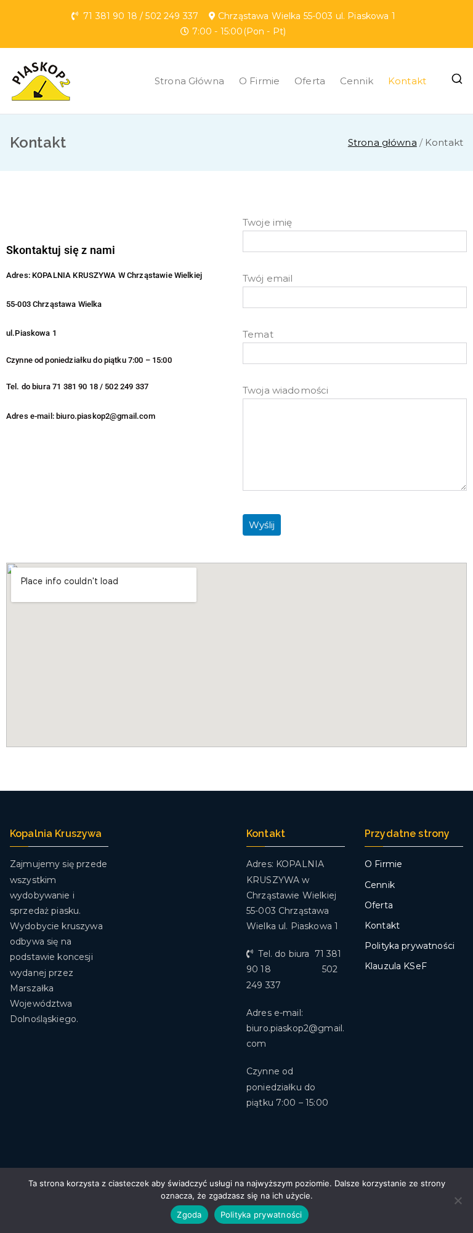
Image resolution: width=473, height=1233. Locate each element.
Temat (258, 334)
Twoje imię (268, 222)
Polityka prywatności (410, 945)
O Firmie (259, 81)
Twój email (268, 278)
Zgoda (189, 1214)
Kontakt (407, 81)
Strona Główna (189, 81)
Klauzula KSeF (396, 966)
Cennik (356, 81)
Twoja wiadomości (285, 390)
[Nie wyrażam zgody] (457, 1200)
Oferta (309, 81)
